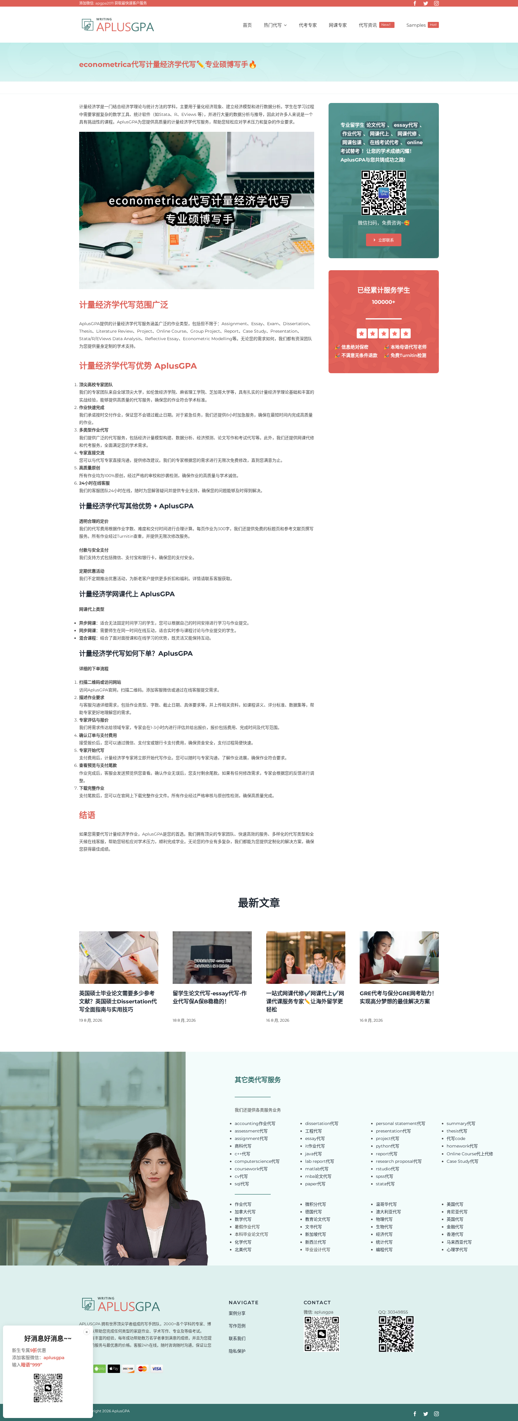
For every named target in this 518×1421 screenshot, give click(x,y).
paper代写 (315, 1184)
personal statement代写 (400, 1123)
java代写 (313, 1153)
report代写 (386, 1153)
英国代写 (455, 1219)
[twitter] (425, 3)
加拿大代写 (245, 1211)
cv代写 (241, 1176)
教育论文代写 (317, 1219)
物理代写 (384, 1219)
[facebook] (414, 3)
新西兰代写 (315, 1242)
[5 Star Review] (384, 330)
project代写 (387, 1138)
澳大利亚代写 (388, 1211)
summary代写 (461, 1123)
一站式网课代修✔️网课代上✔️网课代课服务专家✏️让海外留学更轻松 (305, 1001)
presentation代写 (393, 1131)
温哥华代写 (386, 1204)
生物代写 (384, 1226)
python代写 (387, 1146)
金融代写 (455, 1226)
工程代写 (313, 1131)
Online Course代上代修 (470, 1153)
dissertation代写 (321, 1123)
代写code (456, 1138)
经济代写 (384, 1234)
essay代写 (315, 1138)
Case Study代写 (462, 1161)
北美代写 (243, 1249)
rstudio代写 (387, 1169)
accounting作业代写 (255, 1123)
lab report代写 (319, 1161)
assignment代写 (251, 1138)
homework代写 (462, 1146)
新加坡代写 (315, 1234)
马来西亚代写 (459, 1242)
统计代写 (384, 1242)
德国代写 (313, 1211)
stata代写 (385, 1184)
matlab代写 (317, 1169)
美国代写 (455, 1204)
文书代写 (313, 1226)
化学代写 (243, 1242)
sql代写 (242, 1184)
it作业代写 (315, 1146)
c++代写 (242, 1153)
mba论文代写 (318, 1176)
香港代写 (455, 1234)
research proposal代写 (399, 1161)
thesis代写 (457, 1131)
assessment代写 (251, 1131)
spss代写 (384, 1176)
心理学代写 (457, 1249)
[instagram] (436, 3)
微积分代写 (315, 1204)
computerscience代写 (257, 1161)
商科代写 (243, 1146)
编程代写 (384, 1249)
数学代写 (243, 1219)
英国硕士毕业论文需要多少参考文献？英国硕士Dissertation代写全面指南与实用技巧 (118, 1001)
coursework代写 (251, 1169)
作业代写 (243, 1204)
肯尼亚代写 (457, 1211)
